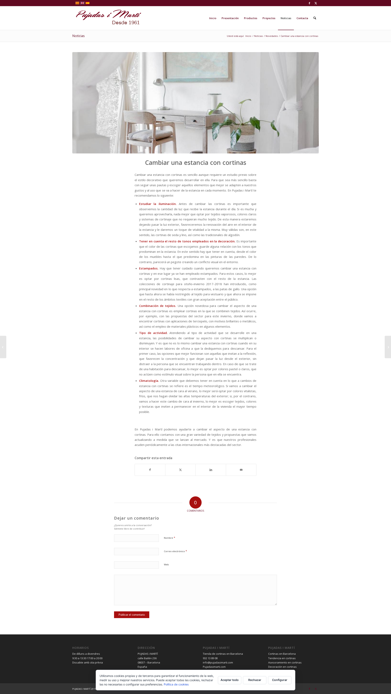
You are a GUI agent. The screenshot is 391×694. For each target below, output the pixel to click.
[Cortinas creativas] (388, 347)
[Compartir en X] (180, 469)
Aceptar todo (230, 680)
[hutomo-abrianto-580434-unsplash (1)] (195, 102)
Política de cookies (176, 684)
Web (166, 564)
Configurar (279, 680)
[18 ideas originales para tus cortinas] (3, 347)
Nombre (169, 538)
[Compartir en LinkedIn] (211, 469)
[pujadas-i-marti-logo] (107, 18)
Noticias (78, 36)
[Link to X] (316, 3)
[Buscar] (315, 18)
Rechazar (254, 680)
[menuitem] (212, 18)
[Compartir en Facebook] (150, 469)
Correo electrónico (175, 551)
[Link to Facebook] (309, 3)
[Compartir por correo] (241, 469)
